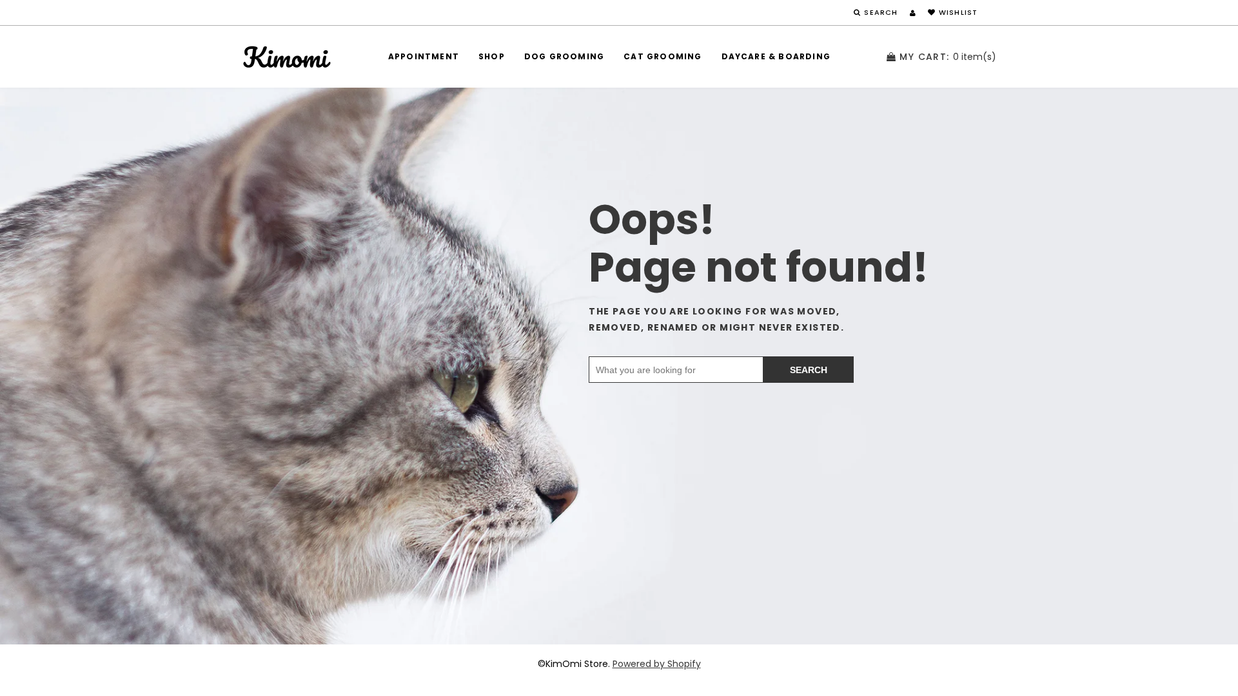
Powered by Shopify (657, 663)
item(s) (947, 56)
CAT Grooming (663, 56)
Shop (491, 56)
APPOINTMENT (423, 56)
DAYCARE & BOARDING (776, 56)
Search (808, 370)
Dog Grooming (564, 56)
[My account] (913, 13)
